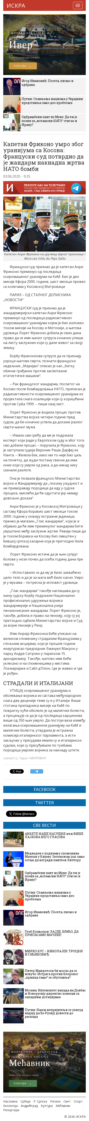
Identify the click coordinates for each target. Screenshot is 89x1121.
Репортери (11, 1110)
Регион (55, 1101)
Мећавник (63, 1106)
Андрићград (29, 1106)
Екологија (10, 1106)
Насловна (10, 1101)
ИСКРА (15, 5)
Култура (47, 1106)
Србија (25, 1101)
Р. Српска (40, 1101)
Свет (67, 1101)
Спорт (78, 1101)
